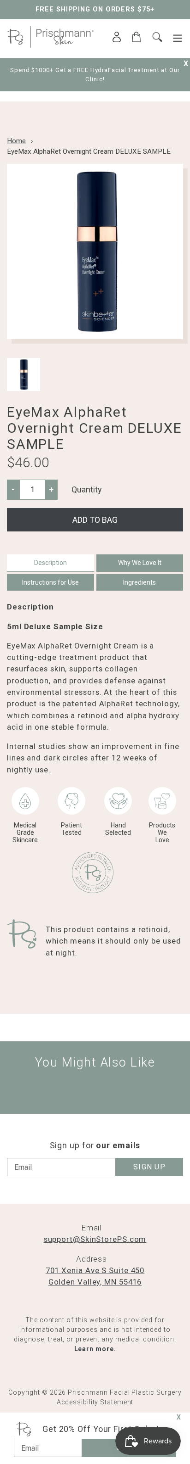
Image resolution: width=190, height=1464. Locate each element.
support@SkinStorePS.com (95, 1239)
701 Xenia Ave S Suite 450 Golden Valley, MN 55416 (95, 1276)
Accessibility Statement (95, 1402)
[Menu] (177, 38)
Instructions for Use (50, 582)
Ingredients (139, 582)
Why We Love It (139, 562)
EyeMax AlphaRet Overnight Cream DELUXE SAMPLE (89, 151)
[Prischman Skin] (50, 45)
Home (16, 141)
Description (50, 562)
